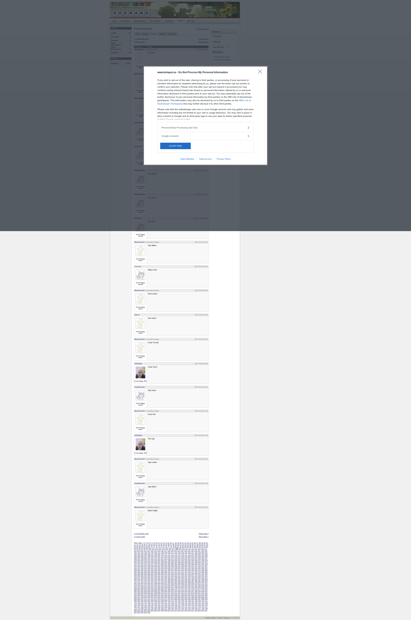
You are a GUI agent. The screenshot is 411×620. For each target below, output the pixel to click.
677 (165, 599)
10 (156, 543)
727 (185, 603)
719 (158, 603)
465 (192, 580)
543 (158, 587)
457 (165, 580)
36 (144, 545)
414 (168, 576)
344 (155, 570)
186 (142, 556)
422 (195, 576)
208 (142, 558)
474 (148, 581)
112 (189, 549)
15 (168, 543)
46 (169, 545)
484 (182, 581)
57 (195, 545)
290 (196, 564)
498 (155, 583)
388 (155, 574)
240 (175, 560)
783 (152, 608)
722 (169, 603)
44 (164, 545)
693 (145, 601)
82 (181, 547)
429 (145, 578)
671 (145, 599)
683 (185, 599)
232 (148, 560)
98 (144, 549)
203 (199, 556)
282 (169, 564)
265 (185, 562)
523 (165, 585)
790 (175, 608)
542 (155, 587)
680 (175, 599)
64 (137, 547)
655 (165, 597)
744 (169, 605)
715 (145, 603)
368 (162, 572)
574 (189, 589)
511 (199, 583)
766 (169, 606)
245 (192, 560)
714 (142, 603)
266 (189, 562)
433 (158, 578)
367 (158, 572)
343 (152, 570)
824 (142, 612)
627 (145, 595)
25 (192, 543)
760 (148, 606)
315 (206, 566)
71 (154, 547)
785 (158, 608)
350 (175, 570)
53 (185, 545)
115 (199, 549)
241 (179, 560)
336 (202, 568)
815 (185, 610)
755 (206, 605)
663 (192, 597)
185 (138, 556)
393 (172, 574)
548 (175, 587)
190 (155, 556)
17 (173, 543)
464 (189, 580)
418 (182, 576)
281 (165, 564)
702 (175, 601)
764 (162, 606)
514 (135, 585)
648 (142, 597)
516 (142, 585)
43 (161, 545)
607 (152, 593)
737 (145, 605)
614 (175, 593)
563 (152, 589)
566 (162, 589)
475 (152, 581)
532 (196, 585)
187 (145, 556)
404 (135, 576)
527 (179, 585)
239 (172, 560)
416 (175, 576)
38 (149, 545)
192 (162, 556)
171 (165, 554)
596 (189, 591)
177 (185, 554)
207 (138, 558)
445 (199, 578)
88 (195, 547)
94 (135, 549)
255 (152, 562)
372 (175, 572)
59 (200, 545)
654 (162, 597)
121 (145, 551)
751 (192, 605)
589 (165, 591)
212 (155, 558)
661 (185, 597)
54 (188, 545)
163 (138, 554)
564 (155, 589)
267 (192, 562)
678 (169, 599)
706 (189, 601)
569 (172, 589)
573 (185, 589)
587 (158, 591)
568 (169, 589)
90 (200, 547)
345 (158, 570)
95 (137, 549)
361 (138, 572)
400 (196, 574)
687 (199, 599)
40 (154, 545)
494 (142, 583)
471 (138, 581)
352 (182, 570)
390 (162, 574)
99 (147, 549)
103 (159, 549)
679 (172, 599)
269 (199, 562)
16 (171, 543)
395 (179, 574)
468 (202, 580)
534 (202, 585)
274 (142, 564)
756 (135, 606)
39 (152, 545)
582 (142, 591)
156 (189, 553)
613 (172, 593)
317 (138, 568)
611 (165, 593)
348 (169, 570)
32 (135, 545)
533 (199, 585)
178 (189, 554)
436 (169, 578)
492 (135, 583)
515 (138, 585)
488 (196, 581)
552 (189, 587)
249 (206, 560)
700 (169, 601)
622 (202, 593)
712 (135, 603)
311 (192, 566)
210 (148, 558)
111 (186, 549)
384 (142, 574)
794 (189, 608)
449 (138, 580)
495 (145, 583)
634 (169, 595)
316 (135, 568)
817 (192, 610)
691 (138, 601)
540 (148, 587)
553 (192, 587)
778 (135, 608)
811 (172, 610)
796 (196, 608)
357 (199, 570)
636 (175, 595)
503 (172, 583)
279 (158, 564)
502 (169, 583)
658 (175, 597)
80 (176, 547)
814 (182, 610)
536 (135, 587)
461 (179, 580)
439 (179, 578)
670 (142, 599)
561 (145, 589)
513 (206, 583)
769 (179, 606)
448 (135, 580)
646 (135, 597)
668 (135, 599)
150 (169, 553)
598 (196, 591)
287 (185, 564)
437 (172, 578)
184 (135, 556)
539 (145, 587)
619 (192, 593)
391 (165, 574)
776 (202, 606)
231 (145, 560)
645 (206, 595)
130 (175, 551)
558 (135, 589)
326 (169, 568)
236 (162, 560)
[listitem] (205, 127)
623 (206, 593)
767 (172, 606)
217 (172, 558)
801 (138, 610)
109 (180, 549)
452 (148, 580)
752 (196, 605)
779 (138, 608)
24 (190, 543)
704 (182, 601)
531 (192, 585)
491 (206, 581)
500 (162, 583)
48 (173, 545)
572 (182, 589)
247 (199, 560)
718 (155, 603)
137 (199, 551)
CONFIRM (175, 146)
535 (206, 585)
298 (148, 566)
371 (172, 572)
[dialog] (205, 115)
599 (199, 591)
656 (169, 597)
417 (179, 576)
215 (165, 558)
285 (179, 564)
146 (155, 553)
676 (162, 599)
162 (135, 554)
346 (162, 570)
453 (152, 580)
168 (155, 554)
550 (182, 587)
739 (152, 605)
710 (202, 601)
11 (159, 543)
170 (162, 554)
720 (162, 603)
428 (142, 578)
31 (207, 543)
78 (171, 547)
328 (175, 568)
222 (189, 558)
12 (161, 543)
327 (172, 568)
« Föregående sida (141, 534)
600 (202, 591)
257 (158, 562)
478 (162, 581)
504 (175, 583)
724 (175, 603)
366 (155, 572)
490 (202, 581)
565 (158, 589)
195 (172, 556)
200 (189, 556)
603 (138, 593)
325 (165, 568)
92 (205, 547)
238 (169, 560)
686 (196, 599)
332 (189, 568)
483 (179, 581)
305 (172, 566)
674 (155, 599)
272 (135, 564)
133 (185, 551)
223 (192, 558)
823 (138, 612)
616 (182, 593)
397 (185, 574)
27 (197, 543)
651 (152, 597)
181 (199, 554)
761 (152, 606)
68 (147, 547)
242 (182, 560)
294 (135, 566)
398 (189, 574)
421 (192, 576)
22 (185, 543)
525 (172, 585)
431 (152, 578)
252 (142, 562)
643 (199, 595)
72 (156, 547)
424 (202, 576)
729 (192, 603)
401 (199, 574)
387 (152, 574)
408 (148, 576)
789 (172, 608)
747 (179, 605)
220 (182, 558)
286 (182, 564)
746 (175, 605)
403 (206, 574)
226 (202, 558)
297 (145, 566)
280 (162, 564)
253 (145, 562)
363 (145, 572)
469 (206, 580)
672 (148, 599)
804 (148, 610)
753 (199, 605)
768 (175, 606)
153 (179, 553)
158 (196, 553)
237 (165, 560)
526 (175, 585)
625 (138, 595)
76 (166, 547)
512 (202, 583)
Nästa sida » (204, 534)
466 (196, 580)
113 (193, 549)
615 (179, 593)
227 (206, 558)
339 (138, 570)
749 (185, 605)
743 (165, 605)
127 (165, 551)
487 (192, 581)
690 (135, 601)
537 (138, 587)
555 (199, 587)
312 (195, 566)
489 (199, 581)
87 (193, 547)
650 (148, 597)
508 (189, 583)
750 (189, 605)
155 (185, 553)
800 (135, 610)
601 (206, 591)
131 (178, 551)
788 (169, 608)
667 (206, 597)
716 (148, 603)
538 (142, 587)
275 (145, 564)
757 (138, 606)
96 (140, 549)
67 (144, 547)
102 (156, 549)
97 (142, 549)
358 (202, 570)
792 (182, 608)
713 (138, 603)
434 (162, 578)
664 (196, 597)
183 (206, 554)
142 (142, 553)
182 (202, 554)
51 (181, 545)
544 (162, 587)
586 (155, 591)
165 (145, 554)
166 (148, 554)
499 (158, 583)
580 (135, 591)
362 (142, 572)
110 (183, 549)
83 (183, 547)
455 (158, 580)
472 (142, 581)
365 (152, 572)
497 (152, 583)
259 (165, 562)
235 (158, 560)
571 (179, 589)
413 (165, 576)
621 (199, 593)
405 (138, 576)
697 (158, 601)
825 (145, 612)
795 (192, 608)
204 (202, 556)
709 (199, 601)
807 (158, 610)
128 (168, 551)
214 (162, 558)
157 (192, 553)
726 (182, 603)
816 (189, 610)
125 (158, 551)
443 (192, 578)
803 (145, 610)
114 (196, 549)
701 (172, 601)
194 (169, 556)
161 (206, 553)
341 (145, 570)
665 (199, 597)
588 (162, 591)
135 (192, 551)
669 (138, 599)
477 (158, 581)
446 (202, 578)
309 (185, 566)
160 (202, 553)
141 (138, 553)
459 (172, 580)
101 (153, 549)
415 (172, 576)
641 (192, 595)
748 (182, 605)
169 (158, 554)
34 (140, 545)
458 (169, 580)
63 (135, 547)
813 (179, 610)
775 (199, 606)
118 (135, 551)
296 (142, 566)
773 (192, 606)
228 (135, 560)
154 (182, 553)
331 (185, 568)
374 (182, 572)
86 (190, 547)
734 (135, 605)
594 (182, 591)
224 (195, 558)
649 (145, 597)
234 (155, 560)
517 (145, 585)
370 (169, 572)
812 (175, 610)
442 (189, 578)
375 (185, 572)
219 (179, 558)
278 (155, 564)
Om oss (227, 618)
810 (169, 610)
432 (155, 578)
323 (158, 568)
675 (158, 599)
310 (189, 566)
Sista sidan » (204, 537)
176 (182, 554)
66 (142, 547)
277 (152, 564)
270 (202, 562)
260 (169, 562)
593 (179, 591)
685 (192, 599)
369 (165, 572)
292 (202, 564)
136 (195, 551)
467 (199, 580)
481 (172, 581)
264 (182, 562)
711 (206, 601)
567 (165, 589)
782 (148, 608)
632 (162, 595)
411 (158, 576)
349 (172, 570)
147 (158, 553)
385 (145, 574)
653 (158, 597)
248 (202, 560)
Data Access (205, 159)
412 (162, 576)
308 (182, 566)
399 (192, 574)
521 (158, 585)
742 (162, 605)
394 (175, 574)
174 (175, 554)
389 (158, 574)
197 (179, 556)
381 (206, 572)
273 (138, 564)
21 (183, 543)
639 (185, 595)
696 (155, 601)
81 (178, 547)
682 (182, 599)
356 (196, 570)
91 (202, 547)
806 (155, 610)
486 (189, 581)
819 (199, 610)
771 (185, 606)
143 (145, 553)
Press (220, 618)
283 (172, 564)
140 (135, 553)
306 (175, 566)
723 (172, 603)
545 (165, 587)
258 (162, 562)
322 (155, 568)
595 (185, 591)
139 (205, 551)
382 (135, 574)
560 (142, 589)
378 (196, 572)
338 (135, 570)
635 (172, 595)
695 (152, 601)
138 (202, 551)
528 (182, 585)
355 (192, 570)
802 (142, 610)
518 (148, 585)
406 (142, 576)
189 (152, 556)
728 (189, 603)
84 (185, 547)
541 (152, 587)
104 (163, 549)
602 (135, 593)
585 (152, 591)
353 (185, 570)
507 (185, 583)
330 (182, 568)
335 (199, 568)
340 (142, 570)
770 (182, 606)
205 (206, 556)
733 (206, 603)
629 (152, 595)
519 (152, 585)
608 (155, 593)
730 (196, 603)
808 (162, 610)
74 (161, 547)
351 (179, 570)
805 (152, 610)
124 (155, 551)
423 (199, 576)
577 (199, 589)
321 (152, 568)
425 (206, 576)
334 (196, 568)
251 (138, 562)
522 (162, 585)
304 (169, 566)
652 (155, 597)
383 (138, 574)
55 (190, 545)
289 (192, 564)
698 (162, 601)
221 (185, 558)
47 (171, 545)
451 (145, 580)
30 (205, 543)
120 (141, 551)
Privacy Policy (224, 159)
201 (192, 556)
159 (199, 553)
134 (189, 551)
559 (138, 589)
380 (202, 572)
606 (148, 593)
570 (175, 589)
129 (172, 551)
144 (148, 553)
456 (162, 580)
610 (162, 593)
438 (175, 578)
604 (142, 593)
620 (195, 593)
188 (148, 556)
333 (192, 568)
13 (164, 543)
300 (155, 566)
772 (189, 606)
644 (202, 595)
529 (185, 585)
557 (206, 587)
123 (151, 551)
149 (165, 553)
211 (152, 558)
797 (199, 608)
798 (202, 608)
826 (148, 612)
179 (192, 554)
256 (155, 562)
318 (142, 568)
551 (185, 587)
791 (179, 608)
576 (196, 589)
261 (172, 562)
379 (199, 572)
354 (189, 570)
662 (189, 597)
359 (206, 570)
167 (152, 554)
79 (173, 547)
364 (148, 572)
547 (172, 587)
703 (179, 601)
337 (206, 568)
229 (138, 560)
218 (175, 558)
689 (206, 599)
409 (152, 576)
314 (202, 566)
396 (182, 574)
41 (156, 545)
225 (199, 558)
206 (135, 558)
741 (158, 605)
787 (165, 608)
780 (142, 608)
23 (188, 543)
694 (148, 601)
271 (206, 562)
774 (196, 606)
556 (202, 587)
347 (165, 570)
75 (164, 547)
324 (162, 568)
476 (155, 581)
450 (142, 580)
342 (148, 570)
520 (155, 585)
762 (155, 606)
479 (165, 581)
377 (192, 572)
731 (199, 603)
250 (135, 562)
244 (189, 560)
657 (172, 597)
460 (175, 580)
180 (196, 554)
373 (179, 572)
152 (175, 553)
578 (202, 589)
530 (189, 585)
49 (176, 545)
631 (158, 595)
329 (179, 568)
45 (166, 545)
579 (206, 589)
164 (142, 554)
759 (145, 606)
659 (179, 597)
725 (179, 603)
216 (168, 558)
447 (206, 578)
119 (138, 551)
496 (148, 583)
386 (148, 574)
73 (159, 547)
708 (196, 601)
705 (185, 601)
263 (179, 562)
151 (172, 553)
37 (147, 545)
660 (182, 597)
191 (158, 556)
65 (140, 547)
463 (185, 580)
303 (165, 566)
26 (195, 543)
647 (138, 597)
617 (185, 593)
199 (185, 556)
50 (178, 545)
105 (166, 549)
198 (182, 556)
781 (145, 608)
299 (152, 566)
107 (173, 549)
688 (202, 599)
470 (135, 581)
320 (148, 568)
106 (170, 549)
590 (169, 591)
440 (182, 578)
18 (176, 543)
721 (165, 603)
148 (162, 553)
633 (165, 595)
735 (138, 605)
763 (158, 606)
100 (149, 549)
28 (200, 543)
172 (169, 554)
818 (195, 610)
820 (202, 610)
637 (179, 595)
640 (189, 595)
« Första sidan (139, 537)
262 (175, 562)
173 (172, 554)
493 (138, 583)
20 (180, 543)
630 (155, 595)
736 (142, 605)
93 (207, 547)
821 (206, 610)
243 (185, 560)
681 (179, 599)
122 (148, 551)
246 (196, 560)
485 (185, 581)
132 (182, 551)
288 (189, 564)
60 (202, 545)
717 (152, 603)
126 (162, 551)
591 (172, 591)
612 (168, 593)
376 (189, 572)
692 (142, 601)
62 (207, 545)
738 (148, 605)
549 (179, 587)
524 (169, 585)
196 (175, 556)
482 (175, 581)
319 (145, 568)
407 (145, 576)
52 (183, 545)
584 (148, 591)
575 (192, 589)
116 (202, 549)
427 (138, 578)
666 (202, 597)
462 (182, 580)
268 (196, 562)
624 (135, 595)
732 (202, 603)
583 (145, 591)
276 (148, 564)
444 (196, 578)
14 (166, 543)
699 (165, 601)
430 (148, 578)
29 (202, 543)
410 (155, 576)
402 (202, 574)
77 (169, 547)
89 (197, 547)
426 (135, 578)
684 (189, 599)
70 (152, 547)
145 (152, 553)
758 (142, 606)
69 (149, 547)
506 (182, 583)
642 (196, 595)
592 (175, 591)
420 (189, 576)
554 (196, 587)
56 (193, 545)
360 (135, 572)
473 (145, 581)
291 (199, 564)
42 (159, 545)
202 (196, 556)
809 (165, 610)
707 (192, 601)
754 (202, 605)
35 (142, 545)
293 (206, 564)
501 (165, 583)
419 (185, 576)
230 (142, 560)
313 (199, 566)
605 (145, 593)
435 (165, 578)
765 (165, 606)
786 (162, 608)
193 (165, 556)
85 (188, 547)
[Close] (261, 72)
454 (155, 580)
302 (162, 566)
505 (179, 583)
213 (158, 558)
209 (145, 558)
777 (206, 606)
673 (152, 599)
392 (169, 574)
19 (178, 543)
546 (169, 587)
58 (197, 545)
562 (148, 589)
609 (158, 593)
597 (192, 591)
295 (138, 566)
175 (179, 554)
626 (142, 595)
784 (155, 608)
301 (158, 566)
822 (135, 612)
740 (155, 605)
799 (206, 608)
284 (175, 564)
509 (192, 583)
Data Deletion (187, 159)
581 (138, 591)
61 (205, 545)
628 (148, 595)
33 (137, 545)
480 (169, 581)
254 (148, 562)
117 (205, 549)
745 (172, 605)
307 (179, 566)
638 (182, 595)
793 (185, 608)
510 (196, 583)
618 (189, 593)
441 (185, 578)
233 (152, 560)
